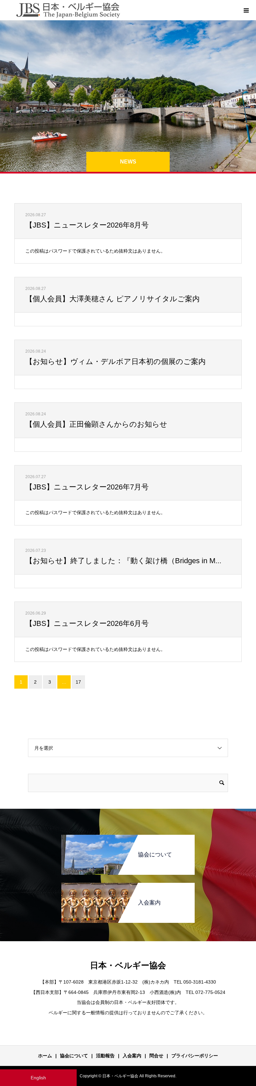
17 (78, 682)
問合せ (156, 1055)
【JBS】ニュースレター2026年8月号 (87, 225)
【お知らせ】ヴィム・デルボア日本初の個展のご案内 (115, 361)
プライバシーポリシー (194, 1055)
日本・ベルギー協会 (128, 965)
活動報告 (105, 1055)
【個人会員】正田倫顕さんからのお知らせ (96, 424)
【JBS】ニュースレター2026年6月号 (87, 623)
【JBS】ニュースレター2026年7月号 (87, 487)
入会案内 (132, 1055)
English (38, 1077)
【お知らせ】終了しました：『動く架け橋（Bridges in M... (123, 561)
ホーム (45, 1055)
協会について (74, 1055)
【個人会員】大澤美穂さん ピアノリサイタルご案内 (112, 299)
